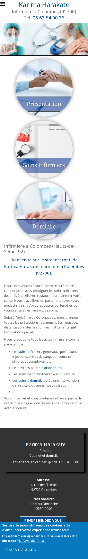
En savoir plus (31, 541)
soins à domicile (30, 380)
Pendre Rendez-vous (43, 520)
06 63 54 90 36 (48, 18)
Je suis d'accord (20, 550)
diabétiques (53, 368)
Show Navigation (4, 5)
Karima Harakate (44, 4)
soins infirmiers (30, 351)
